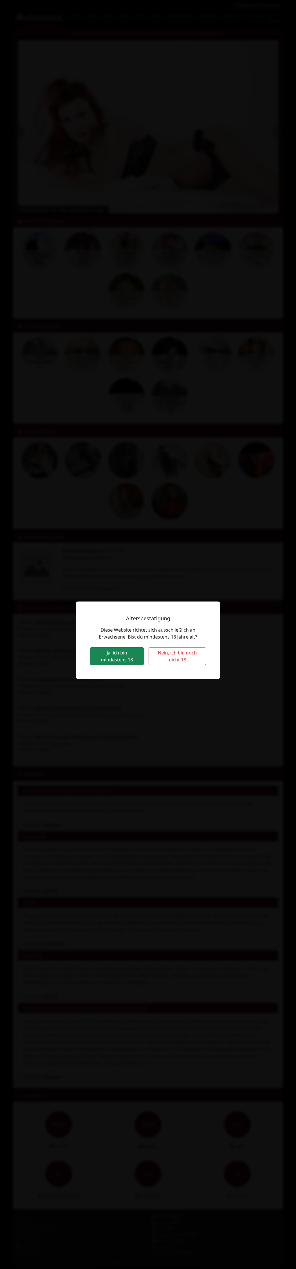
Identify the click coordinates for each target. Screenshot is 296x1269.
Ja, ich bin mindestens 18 (117, 656)
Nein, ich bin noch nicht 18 (177, 656)
